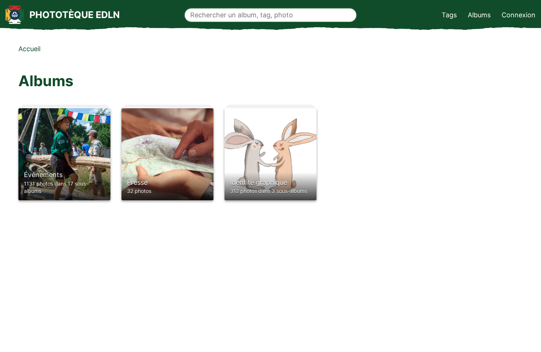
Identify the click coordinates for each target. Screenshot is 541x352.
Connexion (518, 15)
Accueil (29, 49)
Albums (479, 15)
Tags (449, 15)
